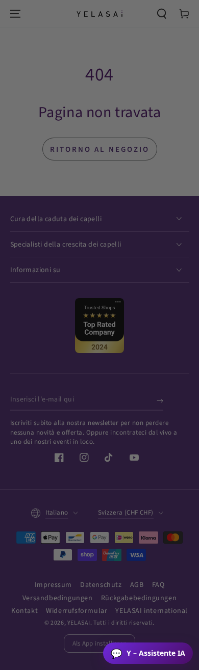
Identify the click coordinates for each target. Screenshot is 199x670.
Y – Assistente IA (148, 653)
